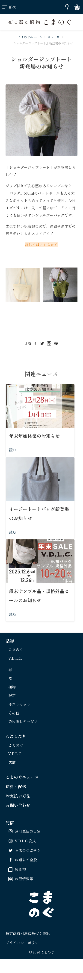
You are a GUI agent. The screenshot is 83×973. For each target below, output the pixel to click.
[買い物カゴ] (77, 7)
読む (12, 449)
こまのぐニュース (30, 37)
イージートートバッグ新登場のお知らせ (39, 513)
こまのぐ (15, 649)
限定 (12, 695)
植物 (12, 687)
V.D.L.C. (15, 658)
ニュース (53, 37)
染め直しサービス (23, 721)
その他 (13, 713)
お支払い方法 (18, 796)
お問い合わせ (18, 805)
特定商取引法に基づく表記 (28, 933)
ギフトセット (19, 704)
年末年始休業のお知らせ (34, 435)
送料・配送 (16, 786)
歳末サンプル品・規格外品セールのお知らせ (39, 596)
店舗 (12, 762)
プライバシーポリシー (24, 942)
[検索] (67, 7)
